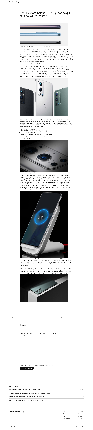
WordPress (82, 426)
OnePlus (48, 271)
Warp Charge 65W (39, 185)
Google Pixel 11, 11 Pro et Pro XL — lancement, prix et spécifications (26, 400)
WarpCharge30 (37, 189)
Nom (21, 349)
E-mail (21, 354)
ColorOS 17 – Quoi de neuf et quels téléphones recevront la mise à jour (27, 396)
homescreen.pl (64, 268)
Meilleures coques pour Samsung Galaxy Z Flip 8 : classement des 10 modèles (29, 393)
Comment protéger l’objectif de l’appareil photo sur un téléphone (68, 317)
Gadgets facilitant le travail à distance (18, 317)
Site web (21, 360)
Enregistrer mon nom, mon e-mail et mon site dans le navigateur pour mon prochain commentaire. (37, 365)
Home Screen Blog (14, 2)
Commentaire (22, 335)
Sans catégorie (26, 18)
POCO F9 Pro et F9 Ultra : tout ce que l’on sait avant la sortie (24, 389)
